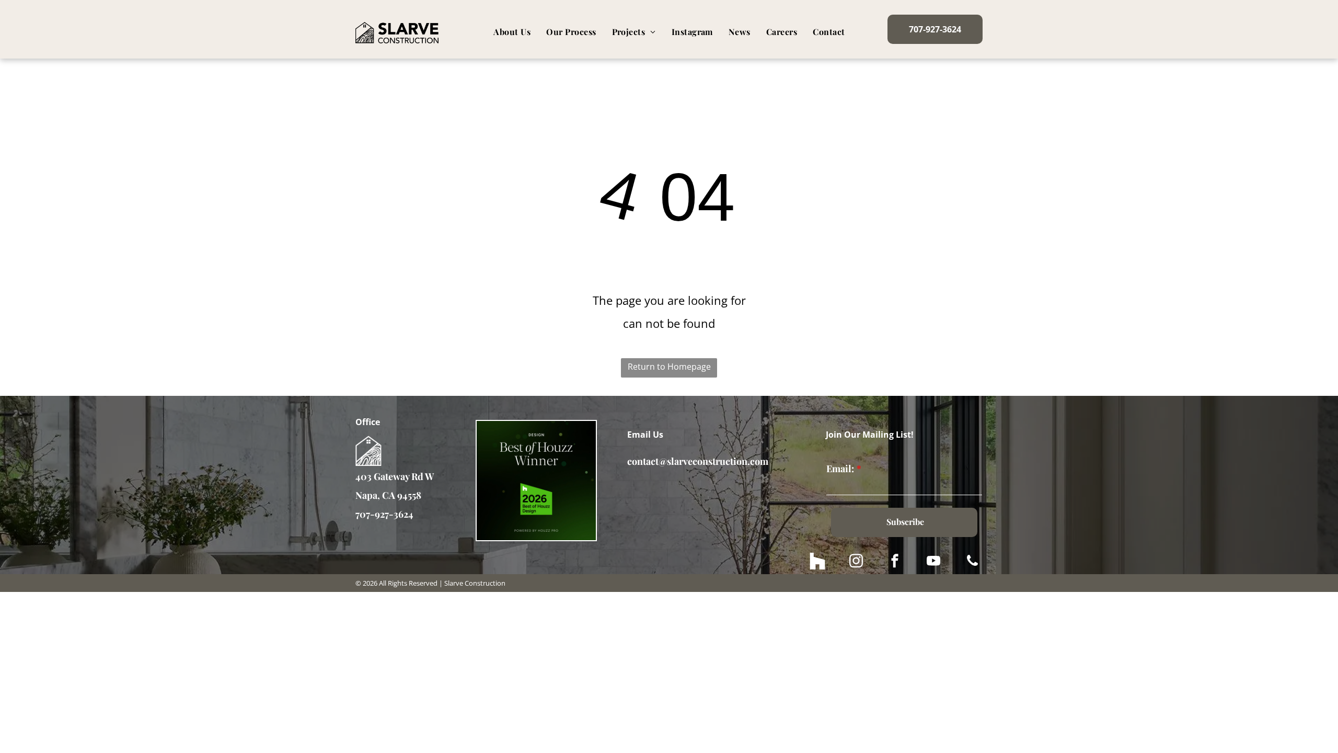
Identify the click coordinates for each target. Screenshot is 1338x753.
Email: (840, 468)
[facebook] (894, 562)
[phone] (972, 562)
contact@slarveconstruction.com (697, 461)
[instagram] (856, 562)
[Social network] (817, 562)
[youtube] (933, 562)
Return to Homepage (669, 366)
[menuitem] (512, 32)
